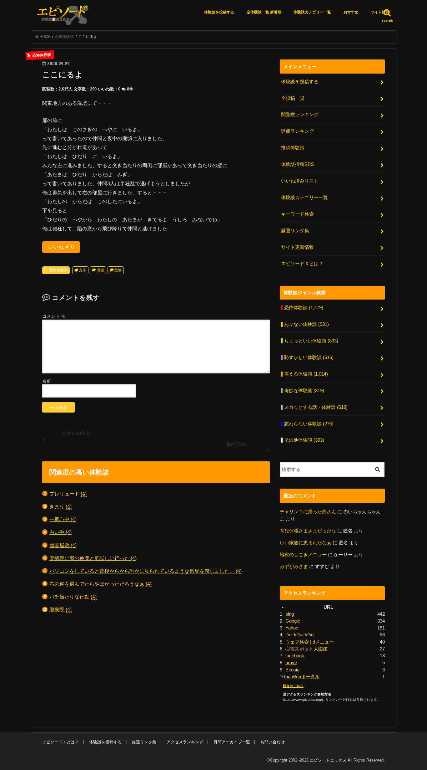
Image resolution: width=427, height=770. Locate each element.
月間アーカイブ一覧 (232, 742)
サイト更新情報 (297, 247)
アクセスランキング (185, 742)
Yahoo (291, 627)
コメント (53, 316)
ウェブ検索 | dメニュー (309, 641)
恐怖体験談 (58, 270)
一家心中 (63, 519)
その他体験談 (304, 440)
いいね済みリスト (300, 180)
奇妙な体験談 (304, 390)
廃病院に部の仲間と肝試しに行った (93, 558)
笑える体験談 (306, 374)
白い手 (60, 532)
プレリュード (68, 493)
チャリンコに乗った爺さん (308, 511)
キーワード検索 (297, 214)
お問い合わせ (272, 742)
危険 (118, 270)
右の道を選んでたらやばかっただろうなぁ (100, 584)
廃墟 (100, 270)
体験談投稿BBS (297, 164)
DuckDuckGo (299, 634)
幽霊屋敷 (63, 545)
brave (291, 662)
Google (292, 621)
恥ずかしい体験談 (309, 357)
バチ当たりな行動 (73, 596)
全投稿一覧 (292, 98)
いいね (61, 246)
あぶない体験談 (306, 324)
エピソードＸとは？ (302, 263)
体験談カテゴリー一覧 (312, 12)
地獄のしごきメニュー (303, 554)
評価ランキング (297, 131)
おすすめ (351, 12)
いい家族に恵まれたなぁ (305, 542)
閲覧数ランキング (300, 114)
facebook (294, 655)
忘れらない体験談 (309, 423)
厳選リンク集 (295, 230)
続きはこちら (293, 686)
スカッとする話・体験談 (316, 407)
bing (289, 614)
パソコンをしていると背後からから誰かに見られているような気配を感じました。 (145, 571)
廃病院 (60, 609)
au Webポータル (302, 676)
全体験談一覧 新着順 (264, 12)
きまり (60, 506)
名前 (46, 380)
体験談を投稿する (219, 12)
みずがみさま (294, 566)
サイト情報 (380, 12)
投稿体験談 (292, 147)
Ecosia (292, 669)
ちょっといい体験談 (311, 340)
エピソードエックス (328, 760)
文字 (82, 270)
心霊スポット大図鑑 (306, 648)
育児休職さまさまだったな (308, 530)
